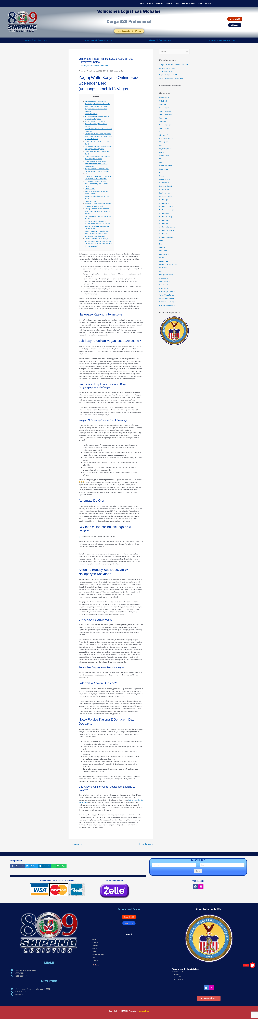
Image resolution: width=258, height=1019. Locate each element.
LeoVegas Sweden (165, 196)
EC (160, 172)
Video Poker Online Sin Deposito (171, 78)
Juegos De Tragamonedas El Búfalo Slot (173, 65)
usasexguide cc (164, 281)
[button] (17, 866)
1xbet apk (162, 104)
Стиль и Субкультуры (167, 305)
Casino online (164, 155)
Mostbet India (164, 220)
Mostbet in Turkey (165, 217)
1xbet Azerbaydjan (165, 115)
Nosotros (150, 3)
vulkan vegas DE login (167, 292)
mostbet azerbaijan (166, 207)
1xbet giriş (163, 121)
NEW (161, 240)
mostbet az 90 (164, 203)
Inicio (142, 3)
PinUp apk (162, 268)
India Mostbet (164, 183)
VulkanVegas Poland (87, 66)
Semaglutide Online (166, 275)
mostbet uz (163, 234)
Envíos (161, 176)
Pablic (161, 258)
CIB (160, 162)
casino (161, 152)
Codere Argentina (165, 166)
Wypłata (87, 186)
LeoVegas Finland (165, 186)
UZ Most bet (163, 285)
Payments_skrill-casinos (168, 264)
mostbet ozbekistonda (167, 227)
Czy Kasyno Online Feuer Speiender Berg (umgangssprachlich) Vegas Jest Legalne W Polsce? (98, 136)
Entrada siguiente (146, 844)
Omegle (162, 247)
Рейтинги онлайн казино (168, 302)
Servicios (159, 3)
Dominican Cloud (143, 1011)
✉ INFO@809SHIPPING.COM (222, 40)
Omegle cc (163, 251)
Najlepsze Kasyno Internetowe (96, 101)
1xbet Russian (164, 128)
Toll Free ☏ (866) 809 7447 (160, 40)
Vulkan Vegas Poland (166, 295)
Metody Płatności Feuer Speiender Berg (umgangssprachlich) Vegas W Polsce (97, 211)
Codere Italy (163, 169)
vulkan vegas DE (165, 288)
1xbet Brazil (163, 118)
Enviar (198, 871)
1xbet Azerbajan (165, 111)
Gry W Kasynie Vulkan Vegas (95, 121)
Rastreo (169, 3)
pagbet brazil (164, 261)
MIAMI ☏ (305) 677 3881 (36, 40)
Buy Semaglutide (165, 149)
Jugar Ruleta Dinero (166, 71)
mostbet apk (163, 200)
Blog (200, 3)
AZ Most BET (163, 135)
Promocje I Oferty (91, 201)
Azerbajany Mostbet (166, 138)
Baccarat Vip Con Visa (167, 68)
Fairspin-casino (164, 179)
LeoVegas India (164, 189)
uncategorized (164, 278)
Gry (86, 174)
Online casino (164, 254)
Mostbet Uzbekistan (166, 237)
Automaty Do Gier (91, 114)
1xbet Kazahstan (165, 125)
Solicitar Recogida (188, 3)
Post (160, 271)
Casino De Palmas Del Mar (168, 75)
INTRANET (96, 965)
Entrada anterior (75, 844)
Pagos (177, 3)
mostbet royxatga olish (167, 230)
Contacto (208, 3)
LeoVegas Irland (165, 193)
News (161, 244)
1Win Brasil (163, 101)
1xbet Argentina (164, 108)
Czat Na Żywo (90, 189)
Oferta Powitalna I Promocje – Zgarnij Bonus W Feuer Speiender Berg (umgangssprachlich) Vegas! (98, 233)
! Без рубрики (164, 98)
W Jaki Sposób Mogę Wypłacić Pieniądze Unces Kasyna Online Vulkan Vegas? (96, 163)
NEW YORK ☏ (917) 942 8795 (98, 40)
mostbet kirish (164, 223)
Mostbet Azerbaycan (166, 210)
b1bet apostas (164, 142)
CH (160, 159)
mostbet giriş (164, 213)
